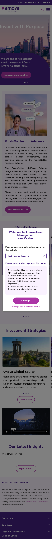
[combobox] (26, 256)
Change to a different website (26, 307)
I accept (26, 300)
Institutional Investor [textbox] (19, 256)
